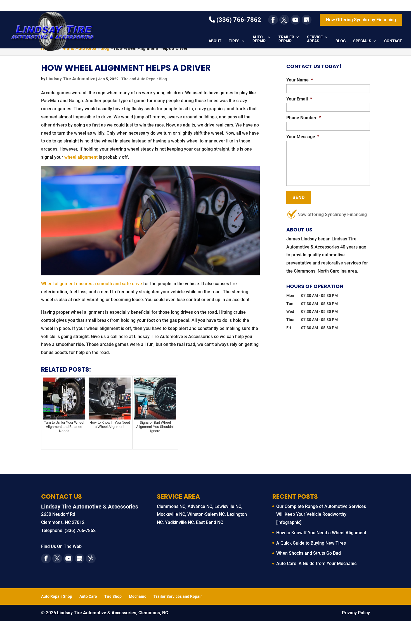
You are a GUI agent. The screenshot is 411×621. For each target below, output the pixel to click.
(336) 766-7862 (238, 20)
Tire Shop (113, 596)
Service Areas (315, 39)
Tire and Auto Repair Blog (144, 79)
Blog (341, 41)
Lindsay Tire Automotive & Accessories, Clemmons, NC (112, 612)
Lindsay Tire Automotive (70, 78)
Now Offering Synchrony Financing (361, 19)
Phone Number (303, 117)
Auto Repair (259, 39)
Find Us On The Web (61, 546)
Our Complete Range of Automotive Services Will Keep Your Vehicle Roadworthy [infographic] (321, 514)
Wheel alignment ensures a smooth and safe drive (91, 283)
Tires (234, 41)
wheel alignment (81, 157)
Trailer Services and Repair (177, 596)
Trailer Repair (286, 39)
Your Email (299, 99)
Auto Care (88, 596)
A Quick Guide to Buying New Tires (311, 543)
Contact (393, 41)
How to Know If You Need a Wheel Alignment (321, 532)
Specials (362, 41)
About (215, 41)
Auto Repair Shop (56, 596)
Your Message (302, 136)
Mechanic (137, 596)
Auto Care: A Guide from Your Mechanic (316, 563)
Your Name (299, 80)
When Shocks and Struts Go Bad (308, 553)
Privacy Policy (356, 612)
